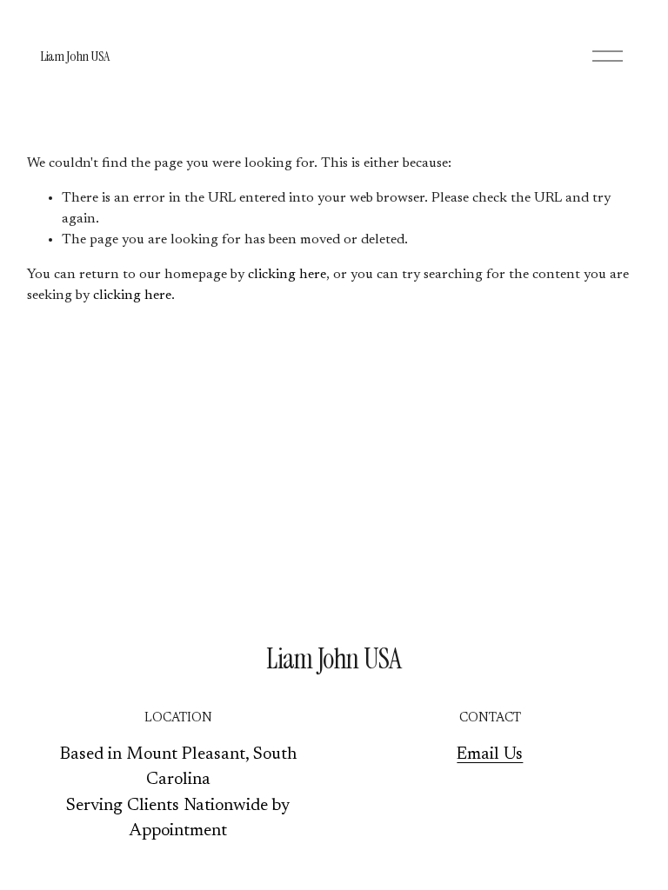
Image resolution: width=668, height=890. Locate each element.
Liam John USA (75, 56)
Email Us (490, 755)
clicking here (287, 275)
